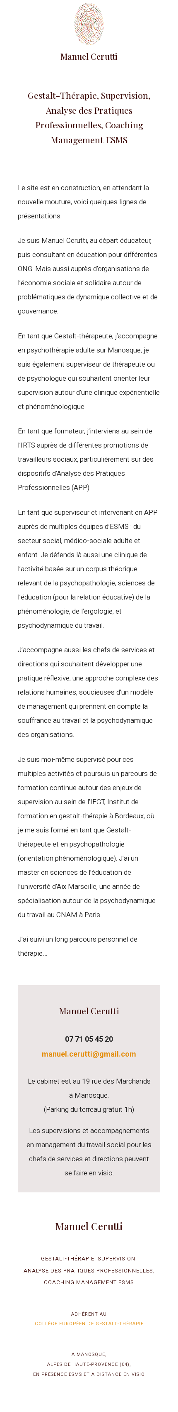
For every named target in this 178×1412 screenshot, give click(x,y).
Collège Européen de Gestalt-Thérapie (89, 1323)
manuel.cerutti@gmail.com (89, 1054)
